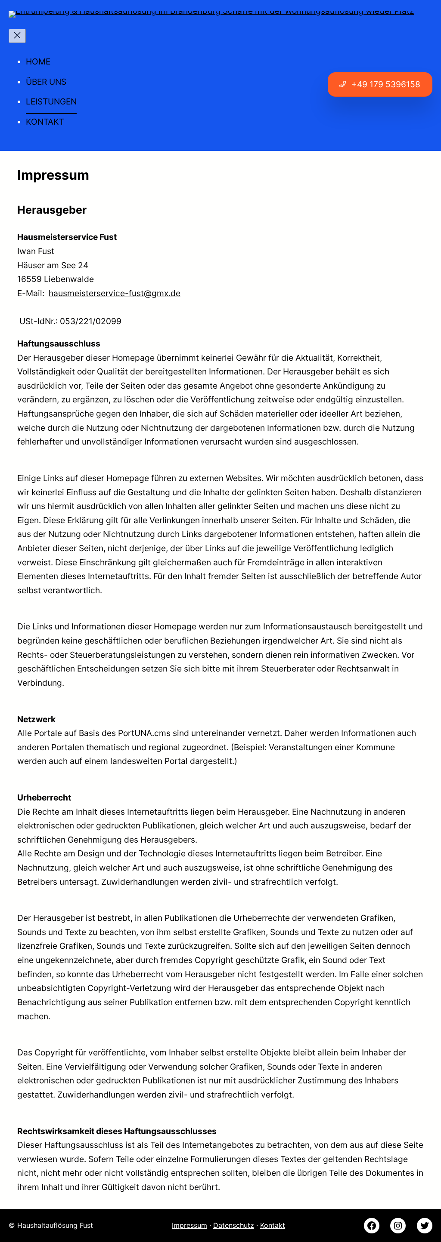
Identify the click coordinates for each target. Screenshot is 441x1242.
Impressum (189, 1225)
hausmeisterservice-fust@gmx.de (114, 293)
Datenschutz (233, 1225)
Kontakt (272, 1225)
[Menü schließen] (17, 36)
